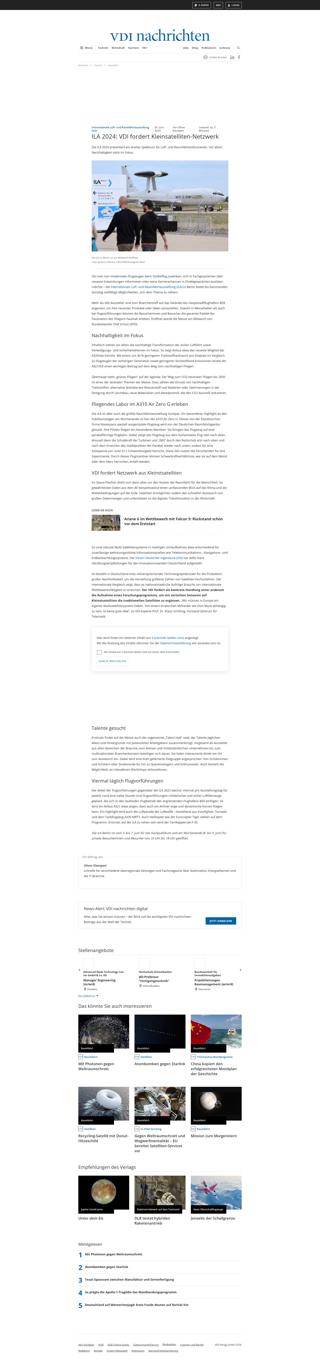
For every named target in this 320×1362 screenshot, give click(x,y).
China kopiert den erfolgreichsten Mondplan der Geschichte (214, 1068)
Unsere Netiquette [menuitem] (117, 1350)
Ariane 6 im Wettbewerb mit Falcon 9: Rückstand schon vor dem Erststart (173, 521)
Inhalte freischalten (112, 661)
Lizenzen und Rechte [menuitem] (192, 1344)
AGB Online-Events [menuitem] (118, 1344)
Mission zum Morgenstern (214, 1135)
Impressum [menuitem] (138, 1350)
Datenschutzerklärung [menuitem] (145, 1344)
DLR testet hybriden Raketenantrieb (152, 1221)
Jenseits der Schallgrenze (213, 1218)
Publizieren (209, 47)
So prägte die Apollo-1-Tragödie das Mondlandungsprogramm (131, 1292)
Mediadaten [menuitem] (169, 1344)
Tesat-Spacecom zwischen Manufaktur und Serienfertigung (129, 1279)
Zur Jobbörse (86, 996)
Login (236, 5)
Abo (218, 5)
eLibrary (225, 47)
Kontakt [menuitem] (98, 1350)
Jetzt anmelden (221, 921)
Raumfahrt (113, 65)
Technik (103, 47)
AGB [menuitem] (101, 1344)
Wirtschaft (118, 47)
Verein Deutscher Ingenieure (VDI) (159, 558)
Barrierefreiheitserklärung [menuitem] (163, 1350)
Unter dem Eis (90, 1218)
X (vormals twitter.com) (168, 638)
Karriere (133, 47)
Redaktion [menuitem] (84, 1350)
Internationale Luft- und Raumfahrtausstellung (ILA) (146, 287)
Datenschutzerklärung (175, 643)
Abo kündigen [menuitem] (86, 1344)
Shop (195, 47)
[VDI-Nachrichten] (160, 35)
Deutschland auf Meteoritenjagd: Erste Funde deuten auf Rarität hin (136, 1305)
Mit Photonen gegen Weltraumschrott (96, 1066)
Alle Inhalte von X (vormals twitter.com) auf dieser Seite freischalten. (142, 652)
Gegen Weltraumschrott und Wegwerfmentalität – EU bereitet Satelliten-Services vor (159, 1143)
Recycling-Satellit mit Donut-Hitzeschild (103, 1138)
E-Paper (204, 5)
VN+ (145, 47)
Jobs (185, 47)
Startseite (83, 65)
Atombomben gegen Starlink (159, 1063)
